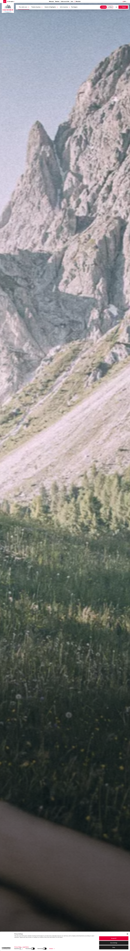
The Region (74, 7)
